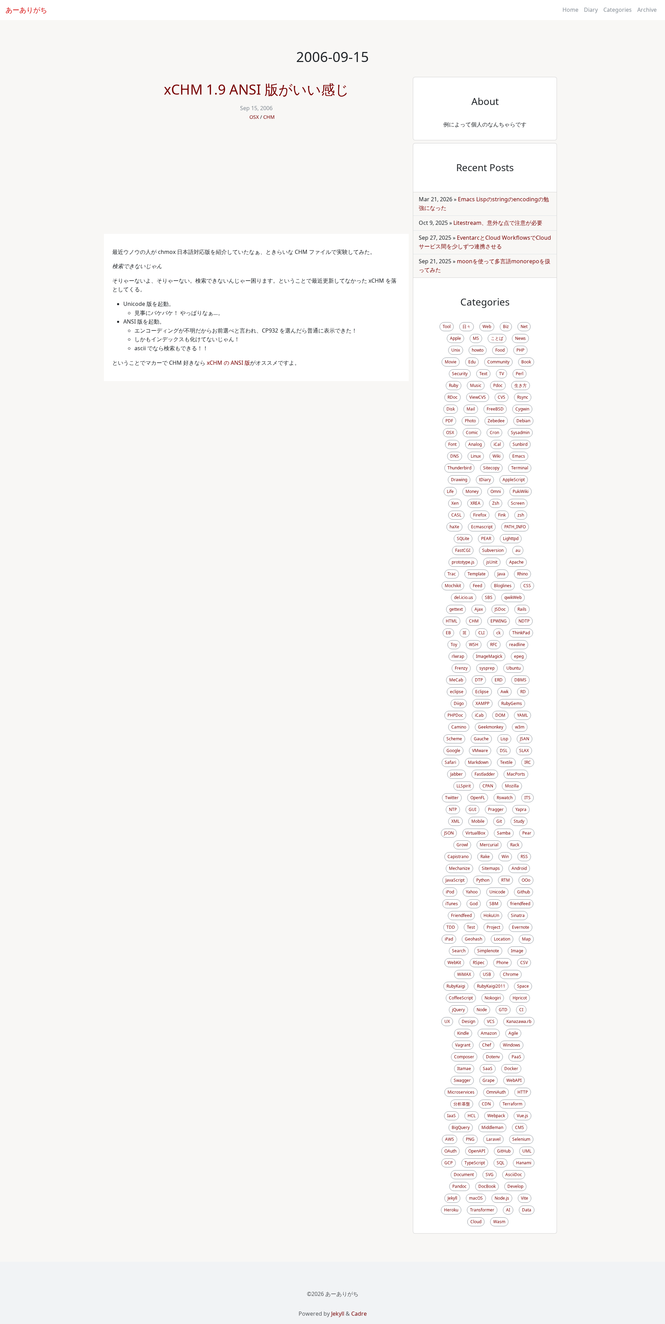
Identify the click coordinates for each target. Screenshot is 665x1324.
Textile (506, 762)
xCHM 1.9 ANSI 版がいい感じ (256, 89)
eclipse (456, 692)
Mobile (478, 821)
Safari (450, 762)
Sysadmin (520, 432)
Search (459, 951)
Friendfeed (461, 915)
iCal (497, 444)
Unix (455, 350)
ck (498, 633)
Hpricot (520, 998)
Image (517, 951)
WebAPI (514, 1080)
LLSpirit (463, 786)
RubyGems (511, 703)
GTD (503, 1010)
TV (501, 374)
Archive (647, 10)
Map (526, 939)
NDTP (524, 621)
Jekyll (452, 1198)
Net (524, 326)
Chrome (510, 974)
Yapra (520, 809)
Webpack (496, 1116)
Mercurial (489, 845)
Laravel (493, 1139)
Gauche (481, 739)
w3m (519, 727)
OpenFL (477, 798)
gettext (456, 609)
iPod (450, 892)
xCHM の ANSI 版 (228, 363)
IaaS (451, 1116)
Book (526, 362)
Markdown (478, 762)
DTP (479, 680)
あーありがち (26, 10)
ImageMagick (489, 656)
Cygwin (522, 409)
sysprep (487, 668)
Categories (617, 10)
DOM (500, 715)
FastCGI (462, 550)
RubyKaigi (455, 986)
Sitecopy (491, 468)
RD (523, 692)
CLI (481, 633)
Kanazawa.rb (518, 1021)
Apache (516, 562)
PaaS (516, 1057)
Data (526, 1210)
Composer (464, 1057)
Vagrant (462, 1045)
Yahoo (472, 892)
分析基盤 (461, 1104)
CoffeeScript (461, 998)
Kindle (463, 1033)
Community (498, 362)
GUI (472, 809)
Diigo (459, 703)
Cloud (475, 1222)
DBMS (520, 680)
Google (453, 750)
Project (493, 927)
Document (464, 1174)
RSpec (479, 962)
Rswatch (505, 798)
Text (483, 374)
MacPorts (516, 774)
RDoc (452, 397)
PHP (520, 350)
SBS (489, 597)
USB (487, 974)
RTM (505, 880)
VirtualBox (475, 833)
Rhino (522, 574)
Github (523, 892)
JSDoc (500, 609)
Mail (471, 409)
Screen (517, 503)
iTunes (451, 904)
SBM (493, 904)
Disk (450, 409)
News (520, 338)
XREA (475, 503)
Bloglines (503, 586)
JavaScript (454, 880)
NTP (453, 809)
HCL (472, 1116)
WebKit (454, 962)
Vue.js (522, 1116)
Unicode (497, 892)
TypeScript (474, 1163)
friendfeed (520, 904)
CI (521, 1010)
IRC (527, 762)
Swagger (462, 1080)
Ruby (453, 385)
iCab (479, 715)
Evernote (520, 927)
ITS (527, 798)
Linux (476, 456)
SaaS (488, 1068)
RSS (524, 856)
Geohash (473, 939)
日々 (466, 326)
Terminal (519, 468)
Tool (447, 326)
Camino (458, 727)
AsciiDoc (513, 1174)
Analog (475, 444)
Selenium (521, 1139)
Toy (454, 644)
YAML (522, 715)
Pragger (496, 809)
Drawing (459, 480)
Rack (514, 845)
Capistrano (458, 856)
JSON (449, 833)
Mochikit (453, 586)
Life (450, 491)
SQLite (463, 538)
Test (471, 927)
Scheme (454, 739)
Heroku (451, 1210)
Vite (524, 1198)
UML (526, 1151)
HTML (451, 621)
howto (478, 350)
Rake (485, 856)
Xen (455, 503)
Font (452, 444)
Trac (451, 574)
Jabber (456, 774)
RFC (493, 644)
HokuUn (491, 915)
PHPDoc (455, 715)
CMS (519, 1127)
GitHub (504, 1151)
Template (477, 574)
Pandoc (459, 1186)
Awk (504, 692)
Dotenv (493, 1057)
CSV (524, 962)
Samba (504, 833)
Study (519, 821)
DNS (454, 456)
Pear (526, 833)
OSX (254, 117)
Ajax (479, 609)
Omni (495, 491)
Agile (513, 1033)
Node (482, 1010)
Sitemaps (491, 868)
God (474, 904)
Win (505, 856)
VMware (480, 750)
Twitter (452, 798)
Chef (486, 1045)
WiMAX (464, 974)
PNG (470, 1139)
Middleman (492, 1127)
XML (455, 821)
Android (519, 868)
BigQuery (461, 1127)
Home (570, 10)
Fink (502, 515)
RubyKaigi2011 (491, 986)
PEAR (486, 538)
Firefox (479, 515)
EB (448, 633)
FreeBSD (495, 409)
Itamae (464, 1068)
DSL (503, 750)
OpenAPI (476, 1151)
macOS (476, 1198)
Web (486, 326)
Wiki (496, 456)
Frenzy (461, 668)
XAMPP (482, 703)
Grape (488, 1080)
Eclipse (482, 692)
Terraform (512, 1104)
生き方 (520, 385)
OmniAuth (496, 1092)
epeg (519, 656)
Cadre (359, 1313)
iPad (449, 939)
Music (475, 385)
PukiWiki (521, 491)
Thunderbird (459, 468)
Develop (515, 1186)
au (517, 550)
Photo (470, 421)
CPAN (487, 786)
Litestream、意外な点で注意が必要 (497, 223)
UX (447, 1021)
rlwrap (458, 656)
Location (502, 939)
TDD (450, 927)
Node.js (502, 1198)
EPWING (498, 621)
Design (468, 1021)
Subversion (493, 550)
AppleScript (514, 480)
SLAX (524, 750)
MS (476, 338)
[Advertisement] (256, 181)
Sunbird (520, 444)
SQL (500, 1163)
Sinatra (518, 915)
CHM (269, 117)
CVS (501, 397)
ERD (499, 680)
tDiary (485, 480)
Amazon (489, 1033)
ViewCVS (477, 397)
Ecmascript (482, 527)
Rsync (522, 397)
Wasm (499, 1222)
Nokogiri (493, 998)
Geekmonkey (490, 727)
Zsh (495, 503)
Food (500, 350)
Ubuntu (513, 668)
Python (482, 880)
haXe (454, 527)
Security (460, 374)
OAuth (450, 1151)
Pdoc (498, 385)
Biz (506, 326)
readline (517, 644)
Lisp (504, 739)
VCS (491, 1021)
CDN (486, 1104)
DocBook (487, 1186)
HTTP (522, 1092)
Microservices (461, 1092)
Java (501, 574)
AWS (449, 1139)
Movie (450, 362)
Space (523, 986)
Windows (511, 1045)
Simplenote (488, 951)
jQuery (458, 1010)
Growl (462, 845)
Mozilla (512, 786)
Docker (511, 1068)
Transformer (482, 1210)
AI (508, 1210)
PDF (449, 421)
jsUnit (491, 562)
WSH (473, 644)
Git (499, 821)
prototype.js (463, 562)
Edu (472, 362)
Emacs (518, 456)
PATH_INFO (515, 527)
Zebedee (496, 421)
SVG (490, 1174)
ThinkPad (521, 633)
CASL (456, 515)
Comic (472, 432)
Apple (455, 338)
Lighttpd (510, 538)
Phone (502, 962)
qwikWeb (513, 597)
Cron (494, 432)
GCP (448, 1163)
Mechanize (459, 868)
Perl (519, 374)
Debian (523, 421)
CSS (527, 586)
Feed (477, 586)
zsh (520, 515)
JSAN (524, 739)
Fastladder (485, 774)
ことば (497, 338)
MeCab (456, 680)
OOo (526, 880)
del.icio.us (463, 597)
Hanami (523, 1163)
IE (465, 633)
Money (472, 491)
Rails (521, 609)
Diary (591, 10)
